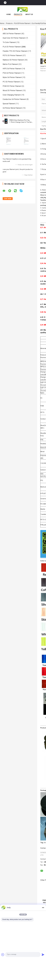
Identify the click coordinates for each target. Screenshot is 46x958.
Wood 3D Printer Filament (12, 90)
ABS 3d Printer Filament (12, 34)
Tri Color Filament (9, 42)
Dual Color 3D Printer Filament (14, 38)
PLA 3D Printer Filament (22, 23)
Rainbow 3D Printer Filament (13, 60)
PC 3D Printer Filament (11, 82)
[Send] (43, 954)
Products (18, 14)
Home (8, 14)
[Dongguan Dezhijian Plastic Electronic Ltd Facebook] (5, 2)
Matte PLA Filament (10, 64)
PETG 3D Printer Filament (12, 55)
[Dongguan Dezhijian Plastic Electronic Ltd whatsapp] (11, 191)
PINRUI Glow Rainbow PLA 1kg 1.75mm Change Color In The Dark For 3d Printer (20, 122)
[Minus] (43, 907)
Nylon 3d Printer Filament (12, 77)
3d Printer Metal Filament (12, 108)
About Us (29, 14)
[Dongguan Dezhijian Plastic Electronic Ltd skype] (22, 191)
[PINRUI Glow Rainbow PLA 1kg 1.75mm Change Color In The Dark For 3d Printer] (5, 121)
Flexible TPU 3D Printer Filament (15, 51)
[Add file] (2, 954)
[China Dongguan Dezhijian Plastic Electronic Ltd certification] (9, 141)
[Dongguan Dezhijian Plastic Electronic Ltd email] (5, 191)
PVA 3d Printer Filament (12, 73)
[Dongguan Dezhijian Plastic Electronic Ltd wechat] (16, 191)
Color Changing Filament (12, 95)
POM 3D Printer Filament (12, 86)
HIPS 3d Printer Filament (12, 69)
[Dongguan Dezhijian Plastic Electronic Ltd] (23, 9)
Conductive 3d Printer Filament (14, 99)
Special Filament (9, 104)
